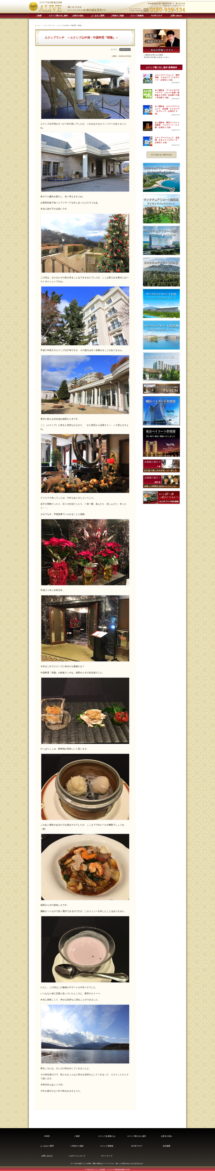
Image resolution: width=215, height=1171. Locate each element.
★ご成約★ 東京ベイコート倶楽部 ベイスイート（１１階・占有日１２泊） (167, 124)
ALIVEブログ (156, 16)
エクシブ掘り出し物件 (58, 16)
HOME (47, 1136)
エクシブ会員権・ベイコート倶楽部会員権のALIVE (112, 1169)
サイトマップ (106, 1156)
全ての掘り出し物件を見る (161, 155)
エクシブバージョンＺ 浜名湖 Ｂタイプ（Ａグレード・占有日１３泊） (167, 140)
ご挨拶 (39, 16)
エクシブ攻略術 (137, 16)
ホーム (37, 25)
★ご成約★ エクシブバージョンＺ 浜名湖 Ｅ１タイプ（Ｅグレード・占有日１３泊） (167, 110)
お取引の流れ (78, 16)
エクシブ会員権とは (106, 1136)
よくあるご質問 (97, 16)
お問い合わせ (176, 16)
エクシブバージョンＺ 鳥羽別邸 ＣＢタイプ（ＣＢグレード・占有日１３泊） (167, 77)
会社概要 (166, 1146)
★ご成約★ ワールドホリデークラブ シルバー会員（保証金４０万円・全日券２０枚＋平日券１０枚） (167, 94)
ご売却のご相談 (117, 16)
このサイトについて (76, 1156)
